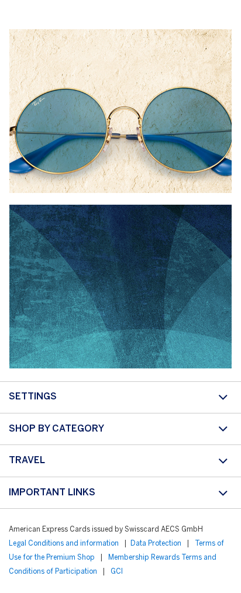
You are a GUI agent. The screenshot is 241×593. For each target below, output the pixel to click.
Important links (52, 492)
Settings (33, 396)
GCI (117, 571)
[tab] (120, 397)
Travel (27, 460)
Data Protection (155, 543)
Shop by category (56, 429)
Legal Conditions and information (64, 543)
